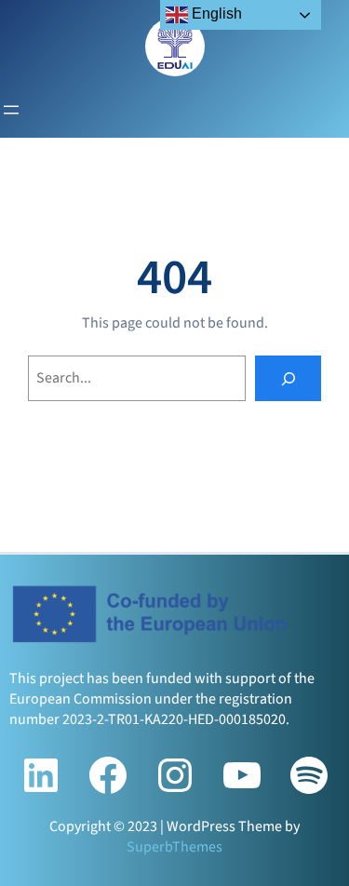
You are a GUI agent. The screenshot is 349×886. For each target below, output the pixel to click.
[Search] (288, 378)
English (215, 13)
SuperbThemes (174, 847)
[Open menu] (11, 110)
